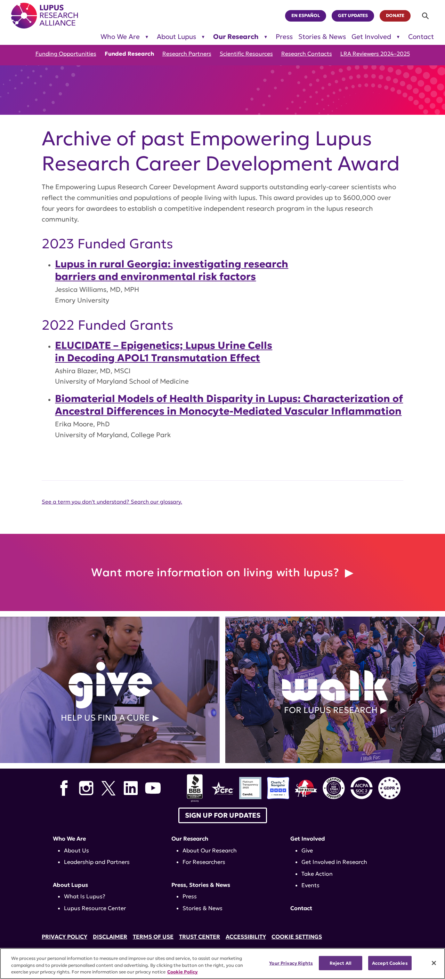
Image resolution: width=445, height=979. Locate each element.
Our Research (236, 36)
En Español (305, 15)
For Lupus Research (331, 710)
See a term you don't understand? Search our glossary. (112, 501)
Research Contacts (306, 53)
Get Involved (371, 36)
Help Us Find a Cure (105, 718)
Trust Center (199, 936)
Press (284, 36)
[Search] (426, 15)
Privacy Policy (64, 936)
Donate (395, 15)
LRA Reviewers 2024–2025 (375, 53)
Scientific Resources (246, 53)
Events (310, 885)
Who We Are (120, 36)
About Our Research (210, 850)
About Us (76, 850)
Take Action (317, 873)
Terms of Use (153, 936)
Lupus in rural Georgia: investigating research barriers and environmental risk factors (171, 270)
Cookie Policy (182, 972)
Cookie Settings (297, 936)
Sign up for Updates (222, 815)
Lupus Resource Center (95, 908)
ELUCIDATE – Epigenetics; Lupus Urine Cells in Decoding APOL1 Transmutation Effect (163, 351)
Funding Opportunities (65, 53)
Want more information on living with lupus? (216, 572)
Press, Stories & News (200, 884)
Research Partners (186, 53)
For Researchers (204, 861)
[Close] (434, 963)
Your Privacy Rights (291, 963)
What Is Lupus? (84, 896)
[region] (222, 963)
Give (307, 850)
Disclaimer (110, 936)
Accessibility (246, 936)
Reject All (340, 963)
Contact (421, 36)
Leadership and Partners (97, 861)
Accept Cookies (390, 963)
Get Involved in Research (334, 861)
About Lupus (176, 36)
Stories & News (322, 36)
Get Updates (353, 15)
